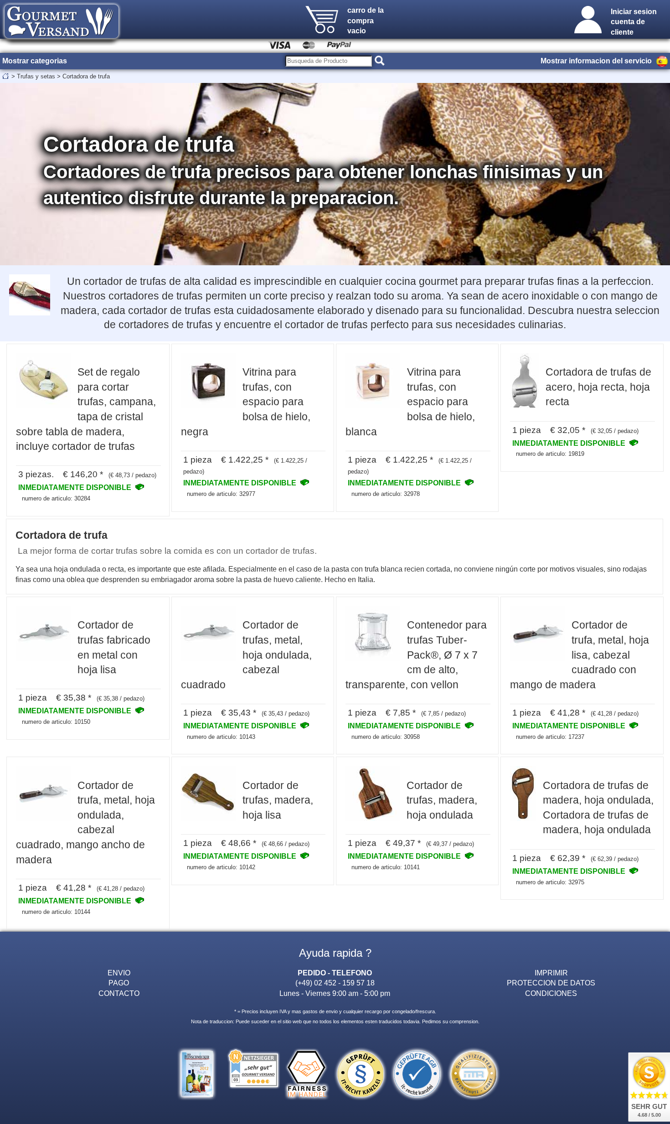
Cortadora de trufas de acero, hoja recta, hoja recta (598, 386)
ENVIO (119, 973)
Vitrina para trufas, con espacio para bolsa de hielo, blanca (410, 401)
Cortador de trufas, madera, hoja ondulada (442, 800)
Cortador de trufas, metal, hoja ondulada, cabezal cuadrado (246, 654)
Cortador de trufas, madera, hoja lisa (277, 800)
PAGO (118, 983)
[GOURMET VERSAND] (61, 43)
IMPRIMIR (551, 973)
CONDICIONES (551, 993)
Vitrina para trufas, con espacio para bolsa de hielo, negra (245, 401)
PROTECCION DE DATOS (551, 983)
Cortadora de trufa (86, 76)
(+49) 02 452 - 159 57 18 (335, 983)
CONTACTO (118, 993)
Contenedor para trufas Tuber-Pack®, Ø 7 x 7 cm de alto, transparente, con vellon (416, 654)
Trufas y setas (36, 76)
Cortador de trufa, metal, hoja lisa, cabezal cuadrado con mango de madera (579, 654)
